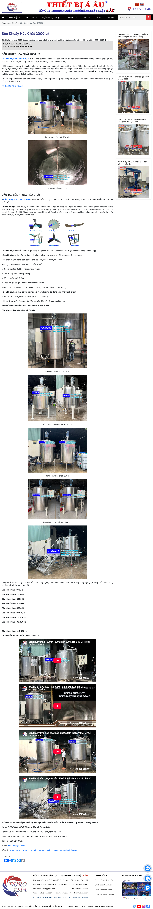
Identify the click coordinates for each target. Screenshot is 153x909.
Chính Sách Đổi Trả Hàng (104, 894)
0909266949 (141, 9)
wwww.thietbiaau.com (70, 850)
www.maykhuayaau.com (21, 850)
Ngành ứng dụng (50, 17)
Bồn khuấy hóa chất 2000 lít (16, 58)
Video (98, 17)
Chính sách (71, 17)
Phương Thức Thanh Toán (105, 880)
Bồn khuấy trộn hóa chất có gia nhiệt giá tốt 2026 (133, 78)
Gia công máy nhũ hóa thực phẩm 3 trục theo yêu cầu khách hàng (133, 35)
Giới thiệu (13, 17)
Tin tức (87, 17)
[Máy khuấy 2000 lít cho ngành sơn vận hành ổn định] (133, 182)
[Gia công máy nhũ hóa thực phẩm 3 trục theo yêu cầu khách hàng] (133, 54)
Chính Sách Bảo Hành (103, 890)
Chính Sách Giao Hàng (103, 885)
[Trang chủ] (3, 17)
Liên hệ (110, 17)
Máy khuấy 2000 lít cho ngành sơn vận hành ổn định (132, 163)
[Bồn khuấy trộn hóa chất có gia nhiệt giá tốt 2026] (133, 97)
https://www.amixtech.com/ (46, 850)
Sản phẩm (30, 17)
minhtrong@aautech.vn (18, 845)
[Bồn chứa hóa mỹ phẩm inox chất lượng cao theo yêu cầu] (133, 139)
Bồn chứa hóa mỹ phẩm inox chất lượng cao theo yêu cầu (132, 120)
